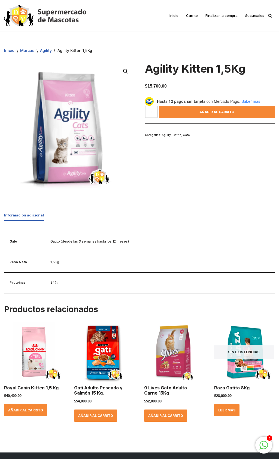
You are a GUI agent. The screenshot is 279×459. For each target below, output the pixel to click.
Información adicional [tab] (24, 215)
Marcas (27, 50)
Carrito (192, 15)
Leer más (226, 410)
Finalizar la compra (221, 15)
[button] (126, 71)
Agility (46, 50)
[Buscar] (270, 16)
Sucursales (254, 15)
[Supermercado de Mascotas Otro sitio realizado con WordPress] (45, 15)
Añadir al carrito (216, 112)
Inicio (173, 15)
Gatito (176, 135)
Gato (186, 135)
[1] (263, 448)
